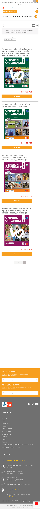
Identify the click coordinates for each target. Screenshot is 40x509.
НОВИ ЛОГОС (11, 2)
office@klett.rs (15, 490)
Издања (4, 442)
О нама (4, 426)
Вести (3, 421)
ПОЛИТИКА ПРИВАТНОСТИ (11, 447)
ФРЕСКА (16, 2)
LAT (34, 1)
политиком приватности (9, 375)
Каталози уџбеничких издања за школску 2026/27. (18, 444)
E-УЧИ (26, 2)
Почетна (8, 16)
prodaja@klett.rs (12, 497)
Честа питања (6, 431)
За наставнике (6, 434)
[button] (3, 16)
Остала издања (27, 16)
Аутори (4, 439)
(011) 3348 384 (25, 484)
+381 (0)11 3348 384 (16, 471)
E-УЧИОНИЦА (21, 2)
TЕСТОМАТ (20, 4)
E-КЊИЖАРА (4, 2)
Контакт (4, 437)
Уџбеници (16, 16)
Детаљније (17, 96)
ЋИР (37, 1)
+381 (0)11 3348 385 (16, 473)
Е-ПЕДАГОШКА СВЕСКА (33, 2)
